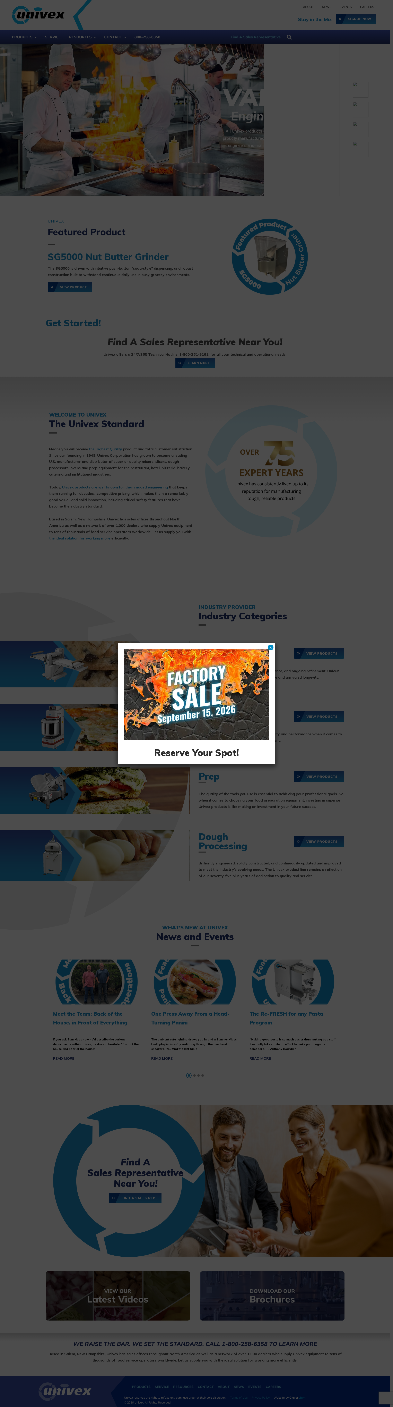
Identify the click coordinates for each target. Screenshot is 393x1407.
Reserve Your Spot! (196, 752)
